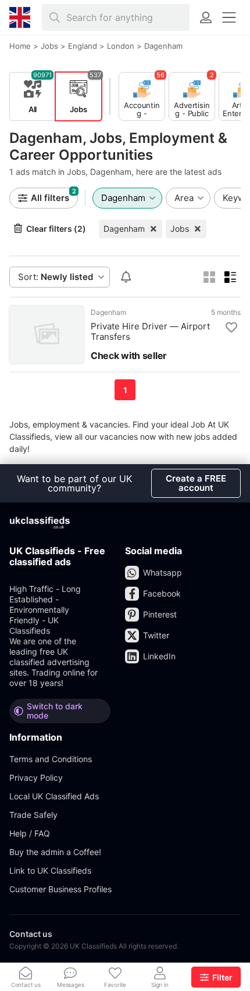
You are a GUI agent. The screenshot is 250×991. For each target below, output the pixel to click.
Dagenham (124, 229)
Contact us (30, 934)
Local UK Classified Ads (54, 796)
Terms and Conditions (50, 759)
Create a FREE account (196, 483)
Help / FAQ (29, 833)
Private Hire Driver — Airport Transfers (150, 331)
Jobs (179, 229)
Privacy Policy (36, 777)
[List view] (230, 277)
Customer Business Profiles (60, 889)
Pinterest (160, 614)
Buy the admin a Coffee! (55, 852)
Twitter (156, 635)
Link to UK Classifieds (50, 870)
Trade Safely (33, 815)
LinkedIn (159, 656)
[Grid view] (209, 277)
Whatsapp (162, 572)
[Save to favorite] (231, 327)
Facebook (162, 593)
